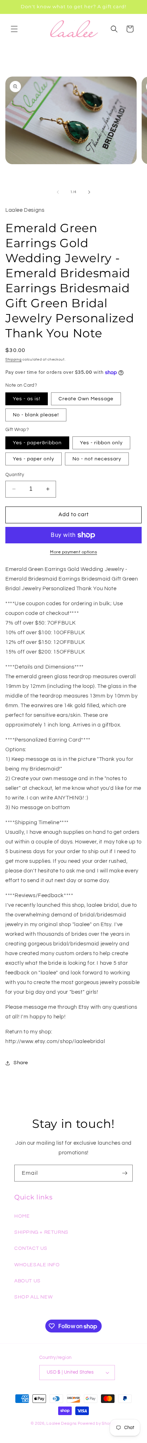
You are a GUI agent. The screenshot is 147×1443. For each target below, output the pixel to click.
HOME (22, 1216)
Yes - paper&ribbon (37, 442)
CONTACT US (30, 1248)
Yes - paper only (33, 458)
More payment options (73, 552)
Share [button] (21, 1062)
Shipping (13, 359)
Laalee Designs (61, 1423)
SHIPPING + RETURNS (41, 1232)
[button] (14, 29)
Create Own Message (86, 398)
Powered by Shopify (97, 1423)
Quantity (14, 474)
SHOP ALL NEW (33, 1297)
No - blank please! (36, 414)
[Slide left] (58, 192)
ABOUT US (27, 1280)
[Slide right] (89, 192)
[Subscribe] (124, 1173)
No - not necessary (96, 458)
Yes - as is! (26, 398)
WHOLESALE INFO (37, 1264)
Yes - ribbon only (101, 442)
